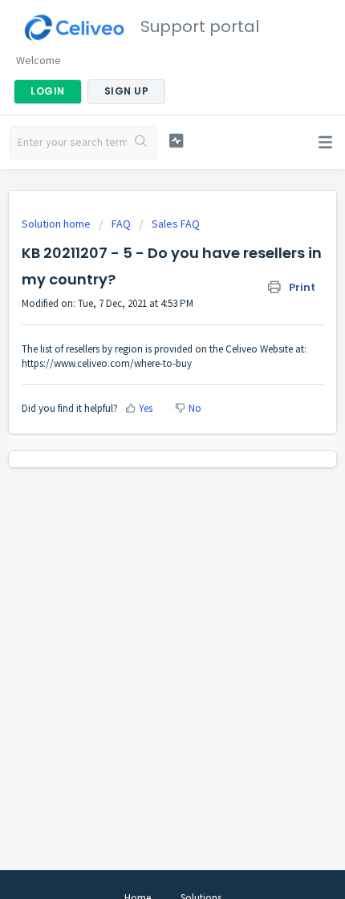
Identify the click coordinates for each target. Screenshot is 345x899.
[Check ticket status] (176, 140)
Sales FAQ (176, 223)
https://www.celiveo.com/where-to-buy (107, 363)
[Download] (143, 439)
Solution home (57, 223)
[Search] (141, 143)
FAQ (121, 223)
